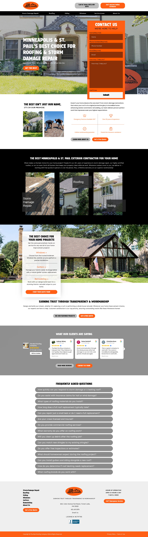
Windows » (41, 252)
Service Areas (99, 13)
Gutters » (41, 267)
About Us (116, 13)
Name (95, 33)
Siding (67, 13)
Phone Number (98, 42)
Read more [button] (80, 356)
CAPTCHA (93, 90)
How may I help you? (97, 59)
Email (95, 51)
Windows (83, 13)
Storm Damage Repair (30, 13)
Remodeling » (41, 279)
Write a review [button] (36, 353)
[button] (123, 349)
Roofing (52, 13)
